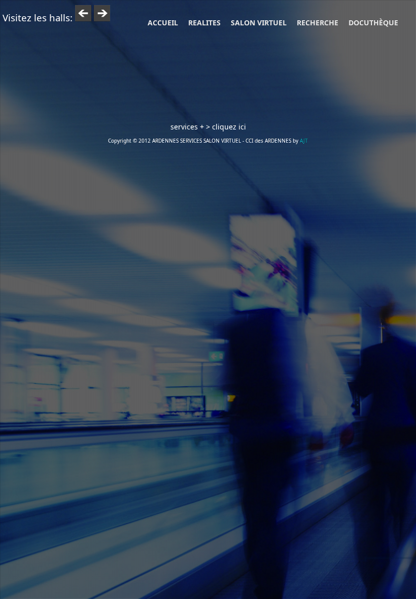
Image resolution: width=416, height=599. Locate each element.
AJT (304, 140)
